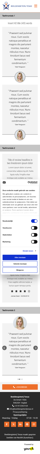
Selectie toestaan (20, 264)
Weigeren (20, 270)
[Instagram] (34, 424)
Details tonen (28, 251)
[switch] (34, 228)
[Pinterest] (27, 424)
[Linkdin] (20, 424)
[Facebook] (7, 424)
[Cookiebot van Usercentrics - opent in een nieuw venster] (28, 182)
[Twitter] (13, 424)
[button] (20, 387)
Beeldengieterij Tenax (21, 6)
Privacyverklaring (20, 412)
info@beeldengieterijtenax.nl (21, 409)
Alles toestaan (20, 257)
